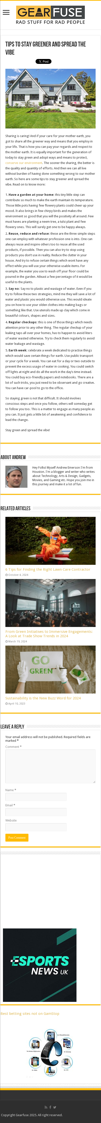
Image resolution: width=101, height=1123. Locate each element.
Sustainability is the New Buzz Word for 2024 (43, 698)
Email (10, 805)
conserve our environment (23, 163)
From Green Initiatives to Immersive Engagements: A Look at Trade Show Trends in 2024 (49, 633)
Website (11, 820)
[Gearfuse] (50, 14)
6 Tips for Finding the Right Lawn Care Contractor (47, 569)
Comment (13, 747)
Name (10, 790)
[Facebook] (50, 1107)
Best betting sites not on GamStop (29, 1013)
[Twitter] (55, 1107)
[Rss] (46, 1107)
